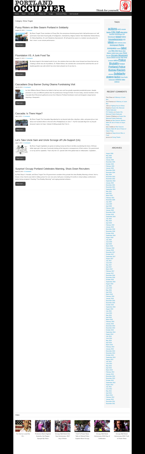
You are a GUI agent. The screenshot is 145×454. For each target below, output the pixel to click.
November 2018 (110, 231)
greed (118, 36)
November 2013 (110, 353)
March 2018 (109, 246)
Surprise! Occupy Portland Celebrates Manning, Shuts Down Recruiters (52, 168)
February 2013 (110, 372)
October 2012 (110, 380)
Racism (121, 69)
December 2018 (110, 229)
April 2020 (109, 206)
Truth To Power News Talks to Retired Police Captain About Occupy (82, 436)
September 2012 (110, 382)
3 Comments (26, 116)
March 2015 (109, 319)
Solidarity (119, 73)
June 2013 (109, 363)
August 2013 (109, 359)
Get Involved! (74, 14)
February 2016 (110, 296)
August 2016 (109, 284)
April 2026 (109, 157)
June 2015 (109, 313)
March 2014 (109, 344)
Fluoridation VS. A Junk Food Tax (32, 55)
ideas (111, 42)
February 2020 (110, 208)
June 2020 (109, 204)
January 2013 (110, 374)
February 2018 (110, 248)
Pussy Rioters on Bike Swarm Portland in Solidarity (41, 27)
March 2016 (109, 294)
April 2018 (109, 244)
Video (123, 79)
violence (116, 81)
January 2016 (110, 298)
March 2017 (109, 269)
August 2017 (109, 258)
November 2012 (110, 378)
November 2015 (110, 302)
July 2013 (109, 361)
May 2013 (109, 366)
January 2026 (110, 160)
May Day (114, 51)
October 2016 (110, 279)
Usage (51, 14)
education (123, 32)
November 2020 (110, 200)
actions (112, 28)
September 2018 (110, 235)
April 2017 (109, 267)
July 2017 (109, 260)
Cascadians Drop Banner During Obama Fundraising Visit (45, 84)
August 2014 (109, 334)
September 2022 (110, 181)
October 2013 (110, 355)
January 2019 (110, 227)
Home (17, 14)
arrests (123, 29)
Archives (31, 14)
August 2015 (109, 309)
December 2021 (110, 185)
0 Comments (27, 87)
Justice (119, 48)
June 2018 (109, 242)
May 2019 (109, 220)
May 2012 (109, 391)
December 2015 (110, 300)
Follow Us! (42, 14)
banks (109, 32)
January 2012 (110, 399)
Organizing (110, 60)
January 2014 (110, 349)
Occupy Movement (119, 55)
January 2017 (110, 273)
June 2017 (109, 262)
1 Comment (29, 30)
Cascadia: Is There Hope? (29, 113)
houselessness (115, 39)
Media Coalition (119, 53)
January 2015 (110, 323)
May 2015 (109, 315)
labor (124, 47)
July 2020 (109, 202)
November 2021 (110, 187)
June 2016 (109, 288)
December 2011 (110, 401)
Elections (112, 34)
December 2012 (110, 376)
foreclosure (111, 37)
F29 (123, 34)
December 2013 (110, 351)
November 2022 (110, 178)
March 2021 (109, 195)
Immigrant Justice (121, 42)
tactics (117, 77)
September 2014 (110, 332)
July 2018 (109, 239)
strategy (110, 77)
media (113, 53)
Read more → (20, 45)
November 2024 (110, 172)
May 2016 (109, 290)
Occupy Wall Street (121, 57)
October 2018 (110, 233)
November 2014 (110, 328)
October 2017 (110, 254)
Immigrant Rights (117, 45)
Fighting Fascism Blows (118, 105)
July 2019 (109, 218)
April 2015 (109, 317)
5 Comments (29, 58)
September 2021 (110, 189)
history (123, 37)
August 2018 (109, 237)
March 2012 (109, 395)
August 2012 (109, 384)
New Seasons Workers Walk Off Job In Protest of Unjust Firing (115, 122)
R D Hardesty (110, 112)
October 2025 (110, 164)
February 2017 (110, 271)
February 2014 (110, 347)
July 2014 (109, 336)
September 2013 (110, 357)
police (116, 60)
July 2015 (109, 311)
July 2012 (109, 386)
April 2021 (109, 193)
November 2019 (110, 212)
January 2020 (110, 210)
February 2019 (110, 225)
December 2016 (110, 275)
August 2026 (109, 153)
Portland (122, 64)
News (125, 53)
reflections (110, 74)
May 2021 (109, 191)
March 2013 (109, 370)
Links (109, 51)
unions (118, 79)
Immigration (111, 48)
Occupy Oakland (111, 57)
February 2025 (110, 166)
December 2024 (110, 170)
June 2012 (109, 389)
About (23, 14)
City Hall (115, 32)
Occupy (108, 55)
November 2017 (110, 252)
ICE (124, 39)
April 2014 (109, 342)
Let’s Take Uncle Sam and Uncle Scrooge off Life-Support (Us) (47, 140)
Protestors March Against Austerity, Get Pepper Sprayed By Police (43, 436)
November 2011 (110, 403)
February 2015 (110, 321)
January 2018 (110, 250)
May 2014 (109, 340)
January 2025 (110, 168)
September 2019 (110, 216)
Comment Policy (61, 14)
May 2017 (109, 265)
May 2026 (109, 155)
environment (118, 34)
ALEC (119, 29)
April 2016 (109, 292)
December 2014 (110, 326)
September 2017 (110, 256)
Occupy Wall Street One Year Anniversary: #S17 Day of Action (62, 436)
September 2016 (110, 281)
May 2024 (109, 174)
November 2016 (110, 277)
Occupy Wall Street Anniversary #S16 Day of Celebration (102, 436)
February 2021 (110, 197)
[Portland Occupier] (72, 6)
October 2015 (110, 305)
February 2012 (110, 397)
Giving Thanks (116, 137)
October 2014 (110, 330)
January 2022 (110, 183)
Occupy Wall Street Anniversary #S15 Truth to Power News (121, 436)
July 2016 (109, 286)
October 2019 (110, 214)
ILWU (115, 42)
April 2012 (109, 393)
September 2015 (110, 307)
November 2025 (110, 162)
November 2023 (110, 176)
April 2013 (109, 368)
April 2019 (109, 223)
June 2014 (109, 338)
